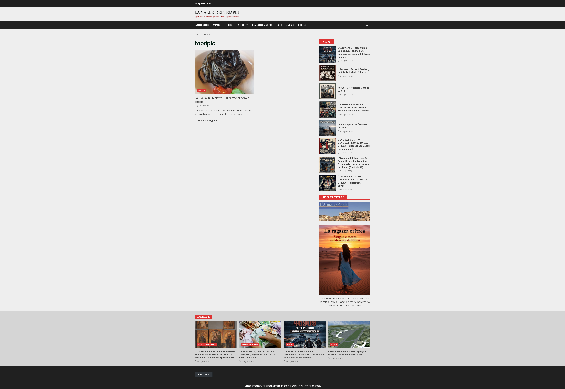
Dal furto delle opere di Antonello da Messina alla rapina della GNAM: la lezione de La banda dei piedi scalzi (216, 334)
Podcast (302, 25)
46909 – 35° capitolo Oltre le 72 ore (327, 91)
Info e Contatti (203, 374)
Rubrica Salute (202, 25)
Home (198, 34)
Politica (228, 25)
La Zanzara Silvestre (262, 25)
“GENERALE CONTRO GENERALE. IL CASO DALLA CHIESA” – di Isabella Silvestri (327, 183)
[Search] (367, 25)
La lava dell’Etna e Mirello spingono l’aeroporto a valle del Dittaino (349, 334)
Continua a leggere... (207, 120)
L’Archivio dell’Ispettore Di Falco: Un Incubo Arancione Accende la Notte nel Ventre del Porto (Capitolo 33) (327, 165)
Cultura (216, 25)
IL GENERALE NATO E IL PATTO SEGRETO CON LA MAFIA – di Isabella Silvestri (327, 109)
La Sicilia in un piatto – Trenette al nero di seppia (224, 72)
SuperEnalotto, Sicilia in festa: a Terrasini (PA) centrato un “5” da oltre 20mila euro (260, 334)
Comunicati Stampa (250, 344)
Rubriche (241, 25)
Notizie (201, 344)
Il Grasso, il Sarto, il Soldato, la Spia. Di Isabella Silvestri (327, 73)
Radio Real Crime (285, 25)
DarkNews (298, 385)
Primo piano (211, 344)
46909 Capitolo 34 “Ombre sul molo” (327, 128)
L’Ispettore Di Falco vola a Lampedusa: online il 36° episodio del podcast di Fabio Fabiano (327, 54)
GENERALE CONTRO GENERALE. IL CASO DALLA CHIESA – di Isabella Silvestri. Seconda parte (327, 146)
